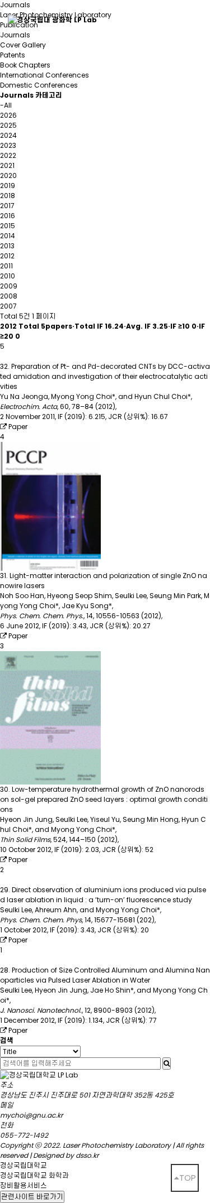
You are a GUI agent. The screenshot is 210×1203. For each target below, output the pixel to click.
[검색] (166, 1063)
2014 (7, 235)
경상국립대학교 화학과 (34, 1175)
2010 (7, 276)
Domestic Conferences (39, 85)
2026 (8, 115)
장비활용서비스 (23, 1185)
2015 (7, 225)
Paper (17, 426)
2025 (8, 125)
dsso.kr (87, 1155)
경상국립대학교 (23, 1165)
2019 (7, 185)
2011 (6, 266)
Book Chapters (25, 65)
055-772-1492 (24, 1135)
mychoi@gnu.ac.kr (31, 1115)
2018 (7, 195)
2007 (8, 306)
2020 (8, 175)
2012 (7, 256)
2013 (7, 246)
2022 (8, 155)
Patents (12, 55)
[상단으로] (185, 1178)
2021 (7, 165)
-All (6, 105)
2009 (8, 286)
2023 (8, 145)
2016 (7, 215)
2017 (7, 205)
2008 (8, 296)
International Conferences (44, 75)
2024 (8, 135)
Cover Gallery (23, 45)
